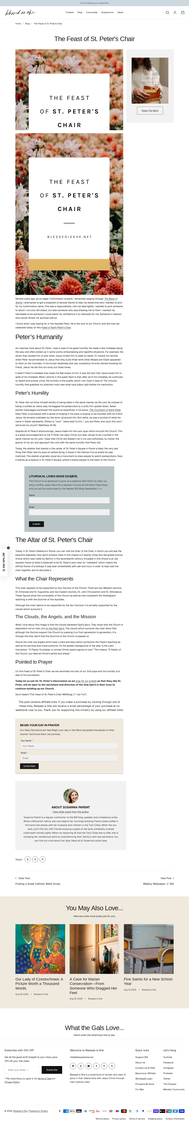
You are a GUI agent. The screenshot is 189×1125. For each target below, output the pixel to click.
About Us (140, 1062)
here (67, 840)
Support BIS (141, 1057)
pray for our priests (86, 681)
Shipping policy (155, 1118)
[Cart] (182, 12)
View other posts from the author (71, 812)
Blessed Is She (20, 1111)
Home (18, 23)
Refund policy (102, 1118)
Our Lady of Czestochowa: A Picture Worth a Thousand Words (39, 983)
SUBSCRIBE (29, 766)
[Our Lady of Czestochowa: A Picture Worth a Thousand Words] (40, 949)
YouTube (167, 1057)
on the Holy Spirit (55, 628)
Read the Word (150, 110)
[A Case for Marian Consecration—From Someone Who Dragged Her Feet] (94, 949)
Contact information (175, 1118)
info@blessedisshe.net (81, 1057)
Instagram (168, 1067)
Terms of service (137, 1118)
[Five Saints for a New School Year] (149, 949)
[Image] (150, 81)
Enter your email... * (18, 1069)
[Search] (167, 12)
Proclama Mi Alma (144, 1084)
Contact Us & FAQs (145, 1067)
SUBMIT (36, 524)
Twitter (166, 1078)
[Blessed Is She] (20, 12)
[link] (28, 859)
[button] (3, 562)
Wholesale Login (144, 1078)
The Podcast (169, 1084)
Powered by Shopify (38, 1111)
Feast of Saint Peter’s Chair (56, 327)
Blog (27, 23)
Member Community (174, 1089)
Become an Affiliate (145, 1073)
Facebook (168, 1062)
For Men (139, 1089)
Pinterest (168, 1073)
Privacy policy (119, 1118)
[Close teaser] (8, 547)
